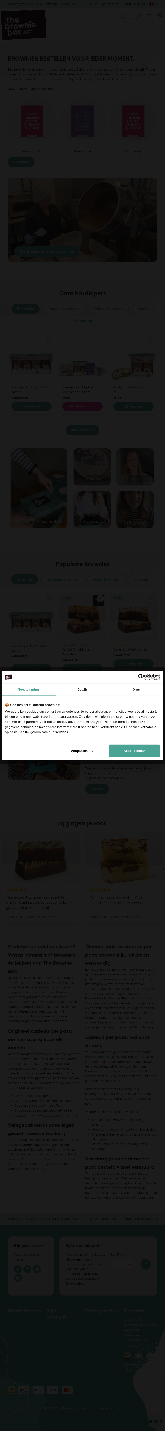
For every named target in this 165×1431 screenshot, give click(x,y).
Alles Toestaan (134, 751)
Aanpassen (79, 751)
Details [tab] (82, 689)
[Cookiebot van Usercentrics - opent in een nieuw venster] (141, 677)
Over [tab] (136, 689)
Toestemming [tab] (28, 689)
